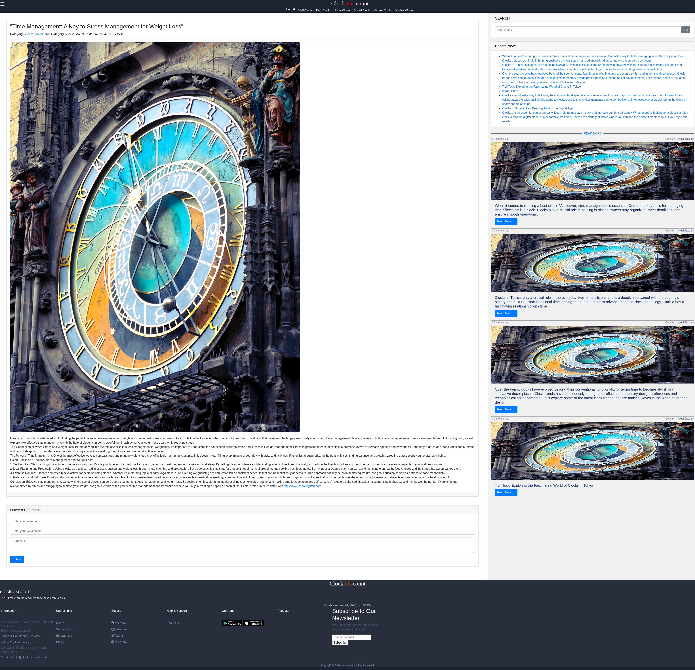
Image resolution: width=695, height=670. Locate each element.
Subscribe (340, 642)
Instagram (121, 629)
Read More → (506, 221)
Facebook (119, 623)
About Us (173, 623)
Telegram (120, 642)
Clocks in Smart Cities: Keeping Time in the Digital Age (537, 108)
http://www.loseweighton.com (302, 486)
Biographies (64, 635)
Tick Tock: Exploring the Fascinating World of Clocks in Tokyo (541, 86)
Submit (17, 559)
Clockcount (348, 583)
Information (8, 610)
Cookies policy (20, 642)
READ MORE (593, 133)
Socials (116, 610)
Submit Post (64, 629)
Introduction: (510, 90)
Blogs (60, 642)
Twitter (118, 635)
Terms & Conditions (14, 636)
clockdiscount (34, 34)
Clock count (350, 3)
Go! (685, 29)
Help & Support (177, 610)
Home (60, 623)
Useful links (64, 610)
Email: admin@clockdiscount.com (24, 657)
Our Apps (228, 610)
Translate (283, 610)
